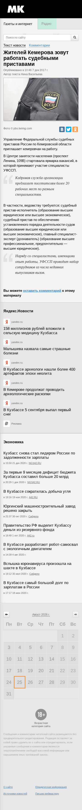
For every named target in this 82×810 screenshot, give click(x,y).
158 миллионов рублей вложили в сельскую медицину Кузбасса (34, 330)
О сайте (8, 787)
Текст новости (14, 45)
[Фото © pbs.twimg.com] (41, 99)
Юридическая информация (51, 787)
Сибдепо (33, 516)
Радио (46, 24)
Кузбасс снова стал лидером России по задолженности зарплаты (39, 455)
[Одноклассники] (75, 129)
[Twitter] (68, 129)
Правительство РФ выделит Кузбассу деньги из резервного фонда (37, 527)
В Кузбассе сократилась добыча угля (37, 491)
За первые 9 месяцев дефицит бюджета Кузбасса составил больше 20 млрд (39, 474)
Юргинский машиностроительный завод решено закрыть (39, 508)
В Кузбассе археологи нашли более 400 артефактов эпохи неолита (39, 371)
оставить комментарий (42, 290)
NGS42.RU (35, 463)
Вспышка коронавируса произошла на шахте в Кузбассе (37, 565)
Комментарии (39, 45)
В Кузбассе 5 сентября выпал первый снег (37, 412)
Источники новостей (15, 793)
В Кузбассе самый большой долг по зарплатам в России (35, 585)
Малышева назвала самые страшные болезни (36, 351)
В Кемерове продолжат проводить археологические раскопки (33, 391)
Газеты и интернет (18, 24)
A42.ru (30, 535)
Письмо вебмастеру (47, 793)
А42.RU (33, 497)
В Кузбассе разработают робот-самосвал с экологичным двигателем (40, 546)
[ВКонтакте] (62, 129)
